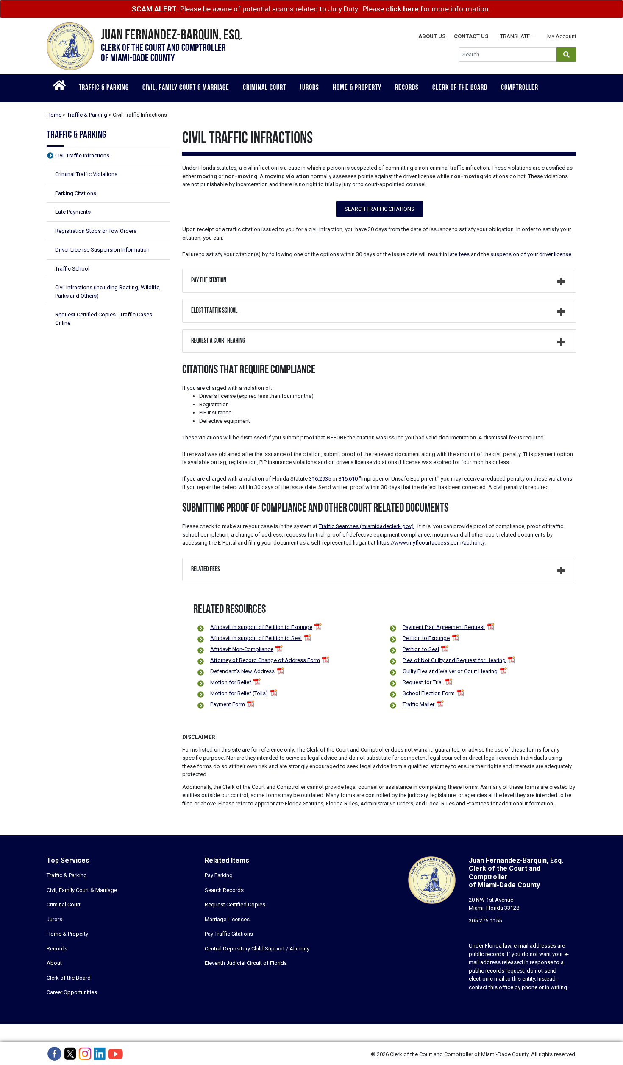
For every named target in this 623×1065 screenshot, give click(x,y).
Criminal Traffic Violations (86, 174)
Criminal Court (264, 88)
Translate (515, 36)
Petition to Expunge (426, 638)
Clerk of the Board (459, 88)
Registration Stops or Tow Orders (95, 231)
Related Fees (205, 569)
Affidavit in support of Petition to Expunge (261, 627)
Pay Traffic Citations (229, 934)
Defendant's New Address (242, 671)
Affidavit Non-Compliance (241, 649)
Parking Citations (75, 193)
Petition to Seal (421, 649)
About (54, 963)
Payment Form (227, 704)
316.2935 (320, 478)
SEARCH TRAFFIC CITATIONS (379, 209)
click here (402, 9)
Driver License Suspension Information (102, 249)
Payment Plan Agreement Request (444, 627)
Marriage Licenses (227, 919)
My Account (561, 36)
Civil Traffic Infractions (82, 155)
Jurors (309, 88)
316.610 (348, 478)
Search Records (224, 890)
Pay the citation (208, 280)
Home (54, 115)
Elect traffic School (214, 310)
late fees (459, 254)
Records (407, 88)
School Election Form (429, 693)
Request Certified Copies (235, 904)
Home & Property (357, 88)
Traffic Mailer (418, 704)
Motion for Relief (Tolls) (239, 693)
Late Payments (73, 212)
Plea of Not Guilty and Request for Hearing (454, 660)
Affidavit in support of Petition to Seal (256, 638)
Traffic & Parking (104, 88)
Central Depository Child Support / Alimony (257, 948)
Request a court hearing (218, 341)
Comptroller (519, 88)
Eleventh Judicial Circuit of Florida (246, 963)
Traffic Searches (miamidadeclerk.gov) (366, 526)
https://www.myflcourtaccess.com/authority (430, 542)
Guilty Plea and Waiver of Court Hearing (450, 671)
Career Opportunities (72, 992)
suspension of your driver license (530, 254)
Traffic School (72, 269)
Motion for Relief (230, 682)
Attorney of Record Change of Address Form (265, 660)
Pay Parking (219, 875)
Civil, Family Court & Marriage (185, 88)
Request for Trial (423, 682)
